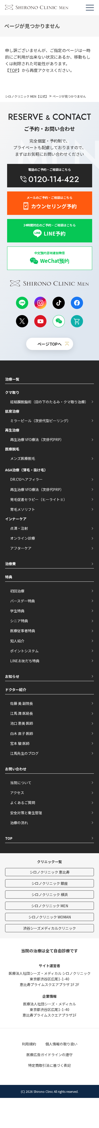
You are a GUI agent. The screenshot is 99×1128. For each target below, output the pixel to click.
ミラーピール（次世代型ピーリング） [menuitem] (40, 420)
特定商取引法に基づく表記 (49, 1065)
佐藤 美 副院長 (21, 703)
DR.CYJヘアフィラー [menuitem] (26, 479)
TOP (13, 70)
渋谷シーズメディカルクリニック (49, 928)
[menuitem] (49, 258)
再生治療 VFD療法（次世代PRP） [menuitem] (37, 439)
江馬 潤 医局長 (21, 713)
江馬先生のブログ (24, 753)
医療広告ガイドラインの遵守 (49, 1054)
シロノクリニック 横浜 (49, 894)
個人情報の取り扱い (61, 1043)
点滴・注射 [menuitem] (19, 528)
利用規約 (29, 1043)
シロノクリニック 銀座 (49, 883)
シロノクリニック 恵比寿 (50, 872)
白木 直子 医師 (21, 733)
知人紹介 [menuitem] (17, 640)
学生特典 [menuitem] (17, 610)
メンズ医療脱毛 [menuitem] (22, 458)
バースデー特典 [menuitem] (22, 600)
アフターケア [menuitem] (20, 548)
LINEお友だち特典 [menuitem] (24, 660)
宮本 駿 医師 (19, 743)
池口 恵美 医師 (21, 723)
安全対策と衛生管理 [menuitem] (26, 812)
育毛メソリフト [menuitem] (22, 509)
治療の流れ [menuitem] (19, 822)
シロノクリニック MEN (49, 905)
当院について (20, 782)
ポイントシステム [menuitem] (24, 650)
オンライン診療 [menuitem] (22, 538)
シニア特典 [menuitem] (19, 620)
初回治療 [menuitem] (17, 590)
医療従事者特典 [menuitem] (22, 630)
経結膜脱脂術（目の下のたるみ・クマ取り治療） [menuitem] (49, 401)
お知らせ (12, 676)
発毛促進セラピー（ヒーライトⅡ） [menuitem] (38, 499)
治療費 (10, 563)
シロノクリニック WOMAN (49, 916)
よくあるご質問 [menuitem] (22, 802)
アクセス (17, 792)
